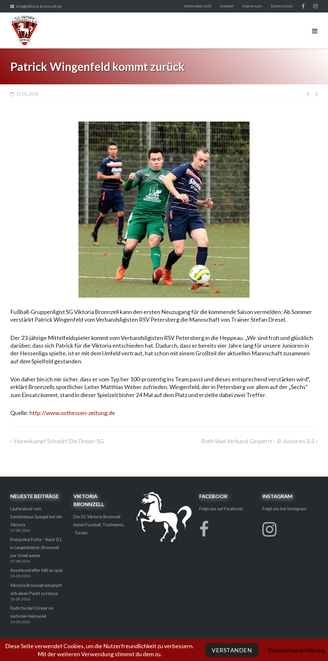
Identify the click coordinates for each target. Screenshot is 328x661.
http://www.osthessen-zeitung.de (72, 412)
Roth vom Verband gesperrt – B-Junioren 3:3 (257, 441)
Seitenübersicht (197, 6)
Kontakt (227, 6)
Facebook (303, 6)
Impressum (252, 6)
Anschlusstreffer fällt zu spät (36, 570)
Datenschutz (282, 6)
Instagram (315, 6)
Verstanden (232, 650)
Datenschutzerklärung (296, 650)
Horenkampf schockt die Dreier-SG (59, 441)
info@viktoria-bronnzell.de (39, 6)
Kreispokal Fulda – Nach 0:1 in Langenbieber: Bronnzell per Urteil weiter (36, 547)
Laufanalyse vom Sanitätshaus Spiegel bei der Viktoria (36, 516)
